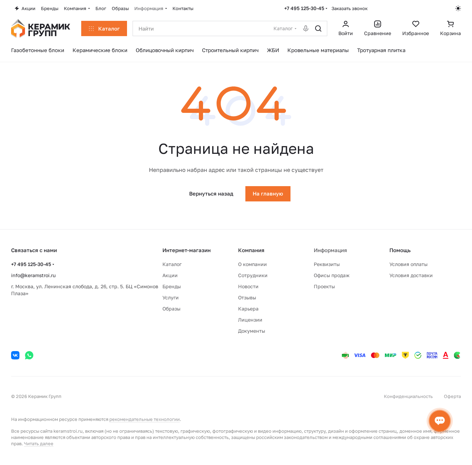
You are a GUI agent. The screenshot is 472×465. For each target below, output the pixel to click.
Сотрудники (253, 275)
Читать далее (38, 443)
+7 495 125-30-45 (304, 8)
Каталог (172, 264)
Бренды (171, 286)
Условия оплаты (408, 264)
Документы (251, 331)
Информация (330, 250)
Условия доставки (411, 275)
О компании (252, 264)
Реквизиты (327, 264)
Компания (251, 250)
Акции (170, 275)
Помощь (400, 250)
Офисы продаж (331, 275)
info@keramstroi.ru (33, 275)
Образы (171, 309)
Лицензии (250, 320)
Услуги (170, 297)
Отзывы (247, 297)
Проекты (324, 286)
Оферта (452, 396)
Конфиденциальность (408, 396)
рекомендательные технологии (144, 419)
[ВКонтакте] (15, 355)
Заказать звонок (349, 8)
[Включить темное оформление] (458, 8)
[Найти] (318, 28)
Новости (248, 286)
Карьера (248, 309)
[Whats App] (29, 355)
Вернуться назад (211, 193)
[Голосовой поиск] (305, 28)
